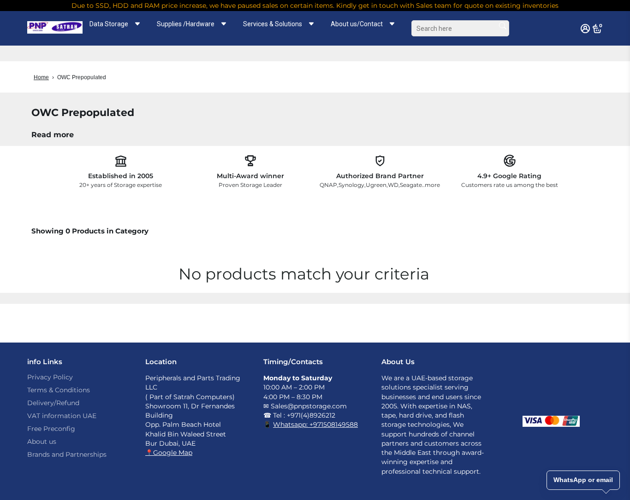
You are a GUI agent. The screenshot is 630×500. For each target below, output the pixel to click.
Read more (52, 135)
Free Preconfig (51, 428)
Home (41, 77)
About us (41, 441)
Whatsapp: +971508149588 (315, 424)
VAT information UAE (61, 415)
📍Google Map (168, 452)
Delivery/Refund (53, 403)
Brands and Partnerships (67, 454)
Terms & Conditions (58, 390)
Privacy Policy (50, 377)
